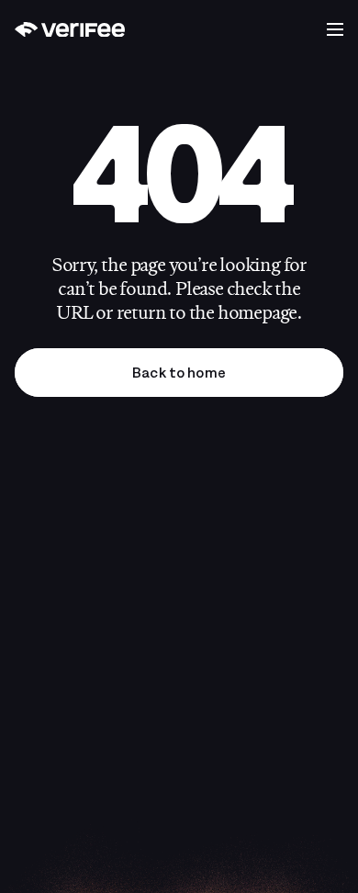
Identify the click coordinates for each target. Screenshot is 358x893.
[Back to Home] (70, 30)
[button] (335, 29)
